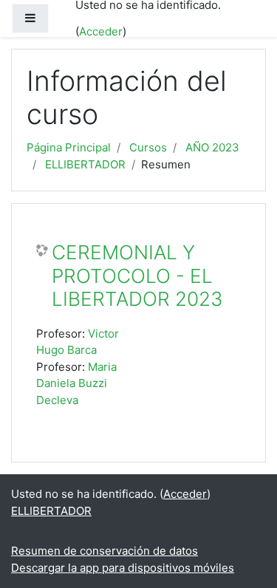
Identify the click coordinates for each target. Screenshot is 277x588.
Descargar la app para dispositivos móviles (122, 568)
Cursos (148, 147)
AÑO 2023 (212, 147)
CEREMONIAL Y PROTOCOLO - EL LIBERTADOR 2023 (137, 275)
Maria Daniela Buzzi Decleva (76, 383)
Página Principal (69, 147)
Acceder (101, 31)
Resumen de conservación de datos (104, 551)
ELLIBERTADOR (85, 164)
